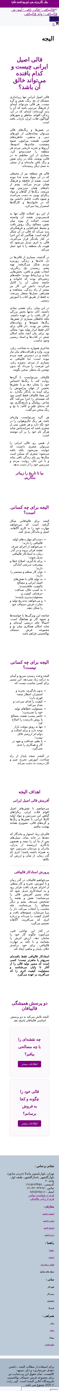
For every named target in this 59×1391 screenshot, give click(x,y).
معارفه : (49, 1206)
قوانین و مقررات (47, 1265)
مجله (52, 1330)
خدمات (51, 1257)
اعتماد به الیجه (48, 1214)
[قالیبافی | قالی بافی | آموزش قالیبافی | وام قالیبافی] (28, 14)
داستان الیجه (49, 1228)
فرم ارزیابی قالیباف (42, 1199)
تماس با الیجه (48, 1221)
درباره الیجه (49, 1235)
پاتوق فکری (49, 1345)
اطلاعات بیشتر (29, 1064)
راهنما (51, 1250)
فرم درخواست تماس (41, 1195)
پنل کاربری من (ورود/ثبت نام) (29, 1)
